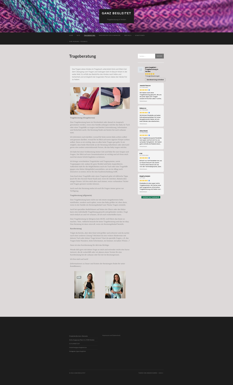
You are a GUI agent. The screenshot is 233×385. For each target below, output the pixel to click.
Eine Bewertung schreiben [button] (155, 80)
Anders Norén (152, 373)
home (71, 35)
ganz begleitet (116, 13)
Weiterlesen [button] (143, 101)
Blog (78, 35)
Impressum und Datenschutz (111, 335)
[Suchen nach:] (146, 56)
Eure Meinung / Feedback (78, 41)
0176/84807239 (74, 343)
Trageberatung (89, 35)
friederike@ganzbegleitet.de (78, 347)
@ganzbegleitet (81, 351)
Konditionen (140, 35)
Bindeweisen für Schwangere (110, 35)
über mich (127, 35)
